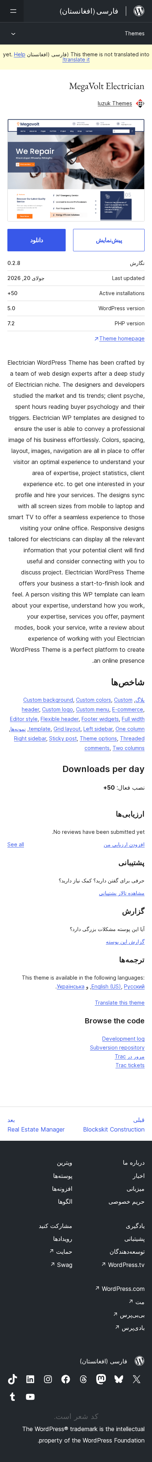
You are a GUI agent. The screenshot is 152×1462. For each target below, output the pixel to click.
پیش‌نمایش (109, 240)
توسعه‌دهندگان (127, 1251)
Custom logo (57, 709)
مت (136, 1302)
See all (15, 844)
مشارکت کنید (55, 1225)
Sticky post (63, 738)
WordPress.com (119, 1288)
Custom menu (92, 709)
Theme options (98, 738)
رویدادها (62, 1238)
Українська (70, 986)
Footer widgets (100, 719)
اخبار (139, 1175)
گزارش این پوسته (125, 941)
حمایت (60, 1251)
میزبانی (136, 1188)
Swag (61, 1264)
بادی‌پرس (129, 1327)
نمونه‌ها (18, 729)
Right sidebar (30, 738)
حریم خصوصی (126, 1201)
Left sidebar (98, 729)
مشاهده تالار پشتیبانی (122, 893)
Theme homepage (122, 338)
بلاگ (140, 700)
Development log (123, 1039)
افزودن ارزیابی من (124, 844)
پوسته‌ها (62, 1175)
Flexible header (60, 719)
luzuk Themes (115, 103)
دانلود (36, 240)
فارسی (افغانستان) (103, 1361)
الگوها (65, 1201)
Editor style (24, 719)
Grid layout (66, 729)
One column (130, 729)
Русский (134, 986)
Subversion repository (117, 1047)
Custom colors (93, 700)
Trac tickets (130, 1065)
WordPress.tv (123, 1264)
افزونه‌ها (62, 1188)
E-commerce (127, 709)
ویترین (64, 1162)
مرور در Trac (130, 1056)
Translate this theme (120, 1002)
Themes (135, 33)
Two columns (129, 748)
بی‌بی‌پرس (129, 1314)
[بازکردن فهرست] (12, 11)
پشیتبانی (134, 1238)
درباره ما (134, 1162)
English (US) (106, 986)
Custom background (48, 700)
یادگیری (135, 1225)
